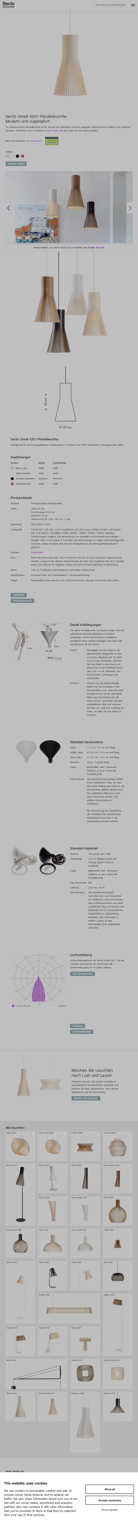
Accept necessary (109, 1500)
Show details (109, 1509)
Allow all (110, 1489)
